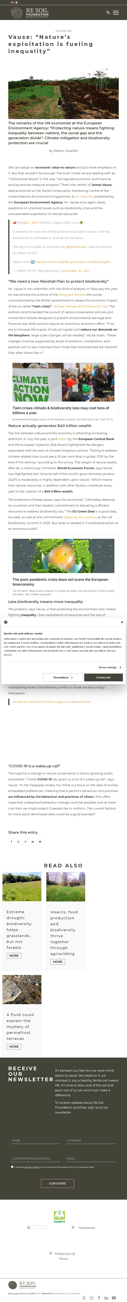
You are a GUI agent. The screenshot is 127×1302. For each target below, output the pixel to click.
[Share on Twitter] (18, 841)
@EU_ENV (30, 223)
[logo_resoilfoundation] (30, 12)
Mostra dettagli (108, 667)
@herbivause (76, 247)
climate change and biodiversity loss (80, 306)
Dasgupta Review (72, 295)
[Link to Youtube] (113, 1297)
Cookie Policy (74, 1293)
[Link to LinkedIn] (106, 1297)
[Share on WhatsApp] (25, 841)
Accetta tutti (103, 677)
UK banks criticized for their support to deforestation (52, 702)
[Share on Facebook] (11, 841)
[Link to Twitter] (84, 1297)
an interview (84, 196)
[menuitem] (106, 12)
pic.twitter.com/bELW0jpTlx (90, 262)
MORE (14, 956)
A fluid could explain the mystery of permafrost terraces (20, 1027)
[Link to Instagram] (91, 1297)
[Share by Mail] (40, 841)
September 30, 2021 (75, 271)
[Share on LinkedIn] (32, 841)
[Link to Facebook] (98, 1297)
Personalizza (61, 677)
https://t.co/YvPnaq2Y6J (52, 262)
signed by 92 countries (80, 517)
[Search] (106, 12)
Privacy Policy (32, 1167)
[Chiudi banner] (122, 622)
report (62, 439)
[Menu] (114, 12)
